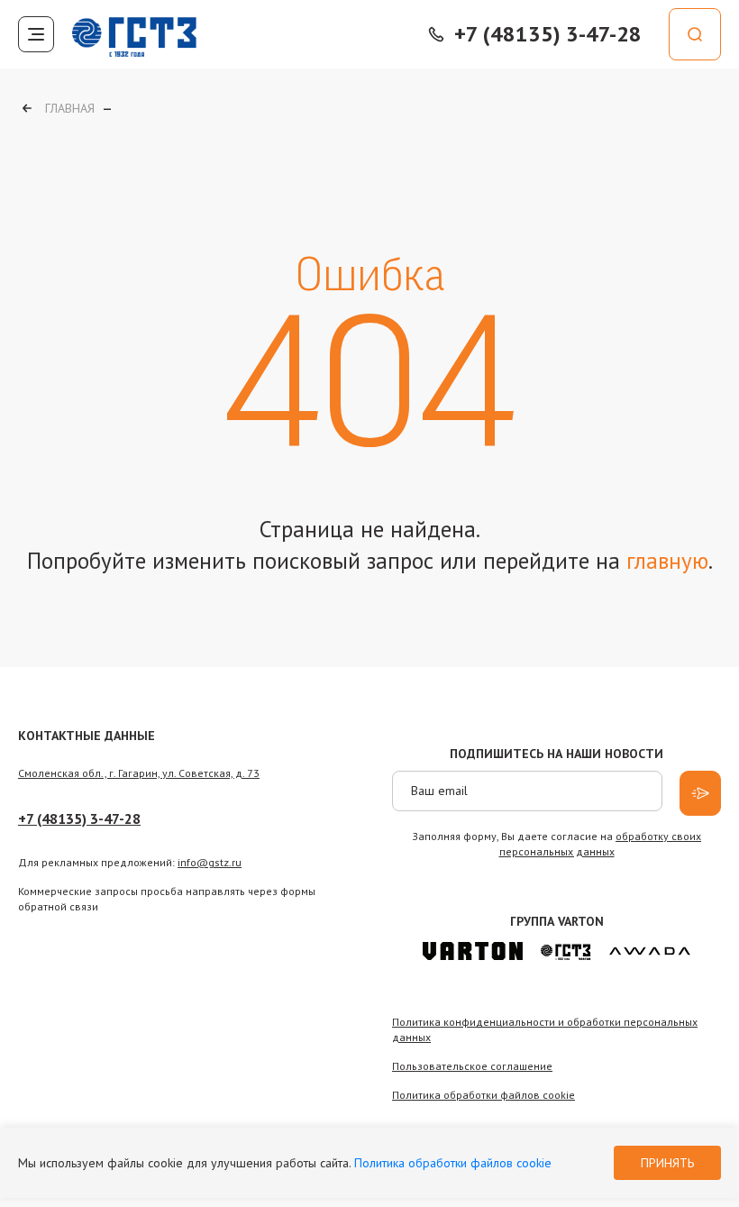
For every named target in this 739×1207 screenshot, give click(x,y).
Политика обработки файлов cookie (453, 1163)
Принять (667, 1163)
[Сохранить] (700, 793)
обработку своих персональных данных (600, 843)
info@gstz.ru (210, 862)
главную (667, 560)
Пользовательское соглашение (472, 1066)
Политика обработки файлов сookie (483, 1095)
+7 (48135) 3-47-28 (79, 818)
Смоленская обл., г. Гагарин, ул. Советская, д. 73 (139, 773)
